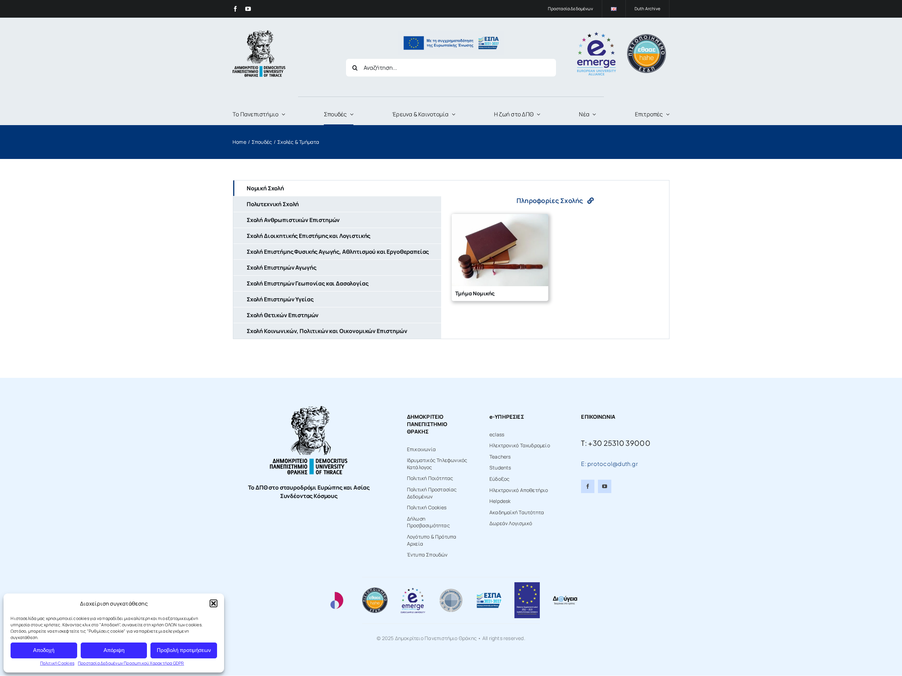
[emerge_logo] (596, 34)
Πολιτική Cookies (57, 663)
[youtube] (248, 9)
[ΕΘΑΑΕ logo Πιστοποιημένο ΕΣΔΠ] (646, 36)
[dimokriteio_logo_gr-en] (259, 32)
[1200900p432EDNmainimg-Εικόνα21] (451, 589)
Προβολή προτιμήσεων (184, 650)
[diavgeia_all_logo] (564, 597)
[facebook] (235, 9)
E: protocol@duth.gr (609, 463)
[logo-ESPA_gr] (489, 594)
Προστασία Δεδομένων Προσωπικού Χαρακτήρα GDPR (131, 663)
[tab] (337, 188)
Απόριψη (114, 650)
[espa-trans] (451, 33)
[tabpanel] (555, 259)
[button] (213, 603)
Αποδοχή (43, 650)
